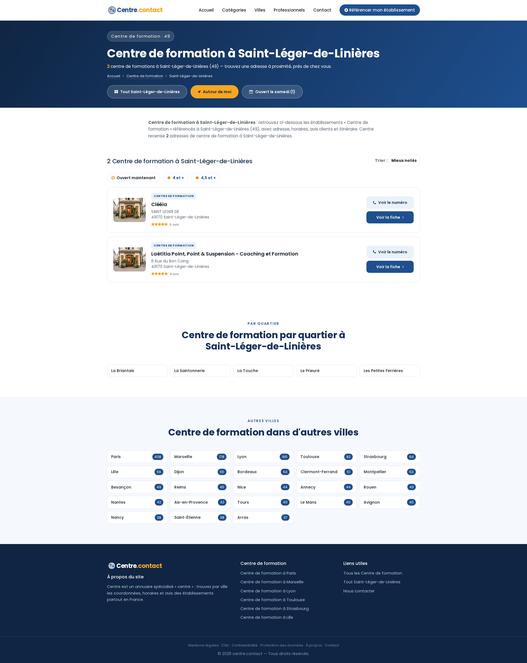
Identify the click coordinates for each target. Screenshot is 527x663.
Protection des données (281, 645)
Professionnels (289, 10)
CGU (225, 645)
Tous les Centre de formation (372, 573)
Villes (259, 10)
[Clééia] (129, 210)
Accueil (206, 10)
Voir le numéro (392, 202)
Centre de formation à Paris (268, 573)
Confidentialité (245, 645)
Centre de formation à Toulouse (272, 600)
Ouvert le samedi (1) (275, 92)
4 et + (178, 178)
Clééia (159, 204)
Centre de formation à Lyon (268, 591)
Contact (322, 10)
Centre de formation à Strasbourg (274, 608)
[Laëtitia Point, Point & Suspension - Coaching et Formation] (129, 259)
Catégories (234, 10)
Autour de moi (217, 92)
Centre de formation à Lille (266, 617)
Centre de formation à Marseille (272, 582)
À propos (314, 645)
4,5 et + (208, 178)
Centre (140, 10)
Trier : (381, 160)
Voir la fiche (388, 217)
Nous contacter (359, 591)
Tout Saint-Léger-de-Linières (150, 92)
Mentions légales (203, 645)
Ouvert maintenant (136, 178)
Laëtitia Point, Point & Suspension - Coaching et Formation (224, 253)
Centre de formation (145, 76)
